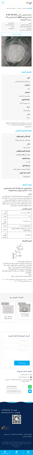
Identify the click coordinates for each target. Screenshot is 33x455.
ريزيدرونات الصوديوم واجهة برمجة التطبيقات (18, 279)
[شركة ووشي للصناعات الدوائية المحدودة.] (29, 2)
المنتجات (19, 8)
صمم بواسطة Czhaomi (16, 445)
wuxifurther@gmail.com (23, 377)
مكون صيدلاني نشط (11, 8)
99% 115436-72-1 (18, 281)
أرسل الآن (23, 363)
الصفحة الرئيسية (26, 8)
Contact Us (15, 34)
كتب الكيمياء (16, 446)
